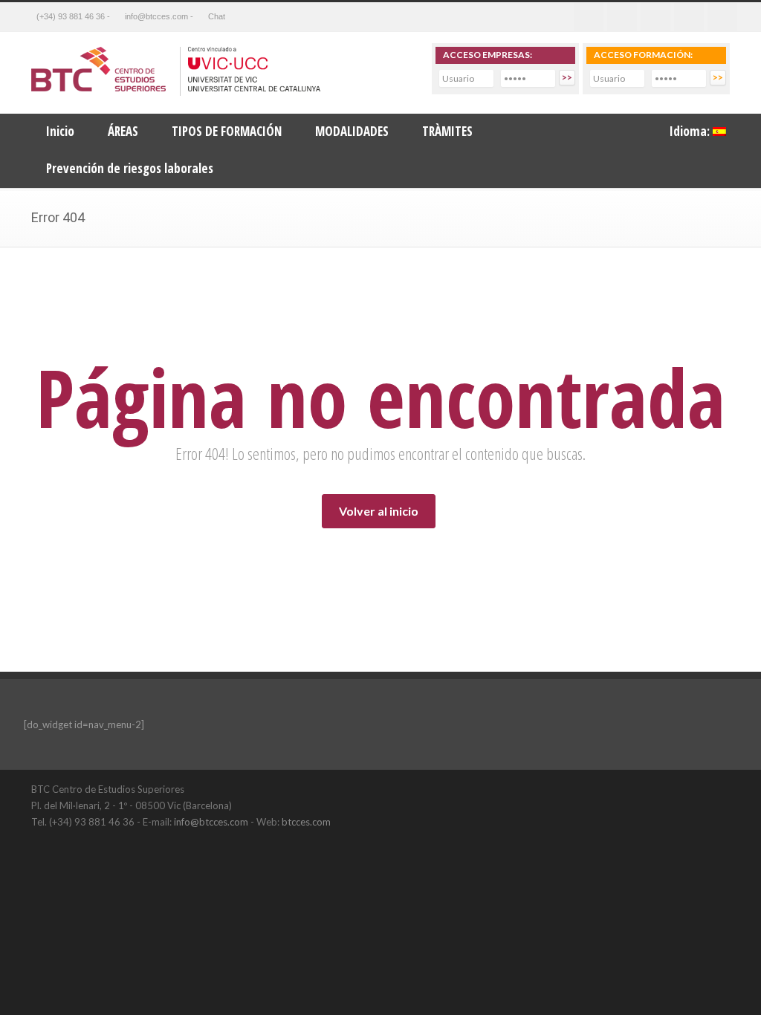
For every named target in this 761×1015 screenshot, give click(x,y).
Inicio (60, 131)
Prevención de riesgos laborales (129, 168)
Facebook (588, 17)
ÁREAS (123, 131)
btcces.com (306, 822)
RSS (722, 17)
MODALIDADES (352, 131)
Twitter (622, 17)
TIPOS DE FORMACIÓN (227, 131)
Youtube (689, 17)
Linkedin (655, 17)
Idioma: (691, 131)
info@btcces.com (211, 822)
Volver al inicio (378, 511)
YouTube (715, 788)
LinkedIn (685, 788)
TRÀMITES (447, 131)
